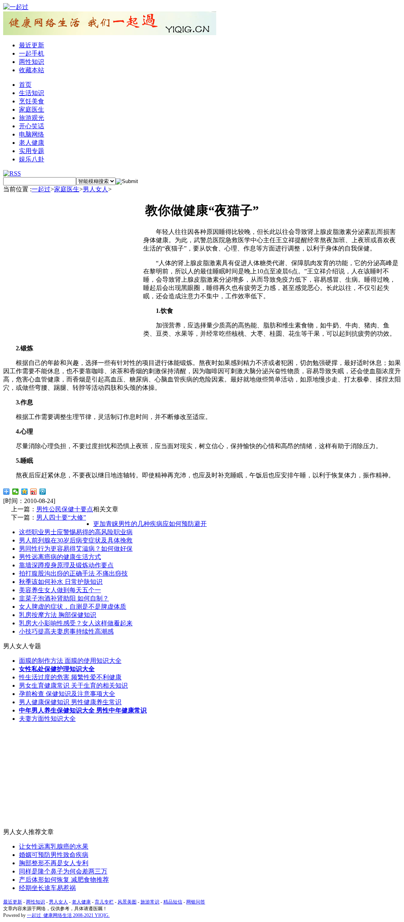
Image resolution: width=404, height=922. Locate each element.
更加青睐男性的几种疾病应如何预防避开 (150, 523)
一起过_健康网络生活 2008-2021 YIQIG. (68, 915)
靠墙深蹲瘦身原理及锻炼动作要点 (66, 565)
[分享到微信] (15, 491)
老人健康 (31, 142)
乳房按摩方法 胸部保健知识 (57, 615)
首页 (25, 84)
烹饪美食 (31, 101)
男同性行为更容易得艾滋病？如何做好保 (76, 548)
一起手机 (31, 53)
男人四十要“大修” (61, 517)
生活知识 (31, 93)
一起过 (41, 189)
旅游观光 (31, 117)
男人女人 (95, 189)
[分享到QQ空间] (24, 491)
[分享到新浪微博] (33, 491)
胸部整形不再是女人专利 (53, 863)
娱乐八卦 (31, 159)
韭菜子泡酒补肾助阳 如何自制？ (64, 598)
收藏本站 (31, 70)
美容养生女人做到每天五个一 (60, 590)
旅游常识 (149, 902)
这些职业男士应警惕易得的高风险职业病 (76, 532)
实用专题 (31, 151)
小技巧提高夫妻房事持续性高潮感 (66, 631)
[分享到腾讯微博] (42, 491)
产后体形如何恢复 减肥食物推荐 (64, 879)
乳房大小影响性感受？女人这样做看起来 (76, 623)
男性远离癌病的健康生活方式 (60, 557)
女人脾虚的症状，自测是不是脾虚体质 (72, 606)
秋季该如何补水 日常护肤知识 (61, 581)
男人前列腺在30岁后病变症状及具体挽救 (76, 540)
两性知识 (31, 61)
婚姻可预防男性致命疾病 (53, 854)
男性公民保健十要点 (64, 509)
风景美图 (127, 902)
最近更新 (31, 45)
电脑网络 (31, 134)
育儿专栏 (104, 902)
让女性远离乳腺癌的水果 (53, 846)
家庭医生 (31, 109)
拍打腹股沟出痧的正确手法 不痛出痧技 (73, 573)
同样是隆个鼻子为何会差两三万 (63, 871)
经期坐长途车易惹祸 (47, 888)
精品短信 (172, 902)
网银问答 (195, 902)
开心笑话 (31, 126)
